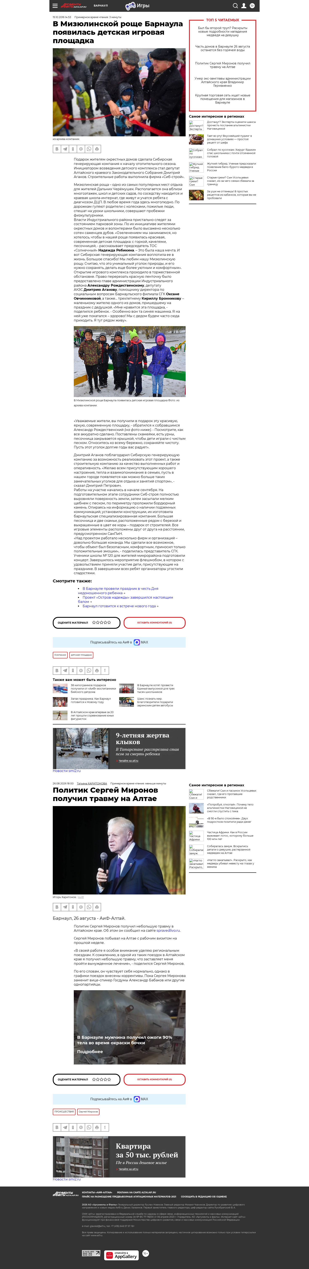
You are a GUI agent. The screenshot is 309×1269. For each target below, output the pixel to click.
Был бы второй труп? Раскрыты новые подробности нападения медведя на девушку (222, 31)
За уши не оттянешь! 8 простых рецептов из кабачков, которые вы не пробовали (231, 195)
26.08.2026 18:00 (63, 783)
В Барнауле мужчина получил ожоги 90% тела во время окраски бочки (124, 1040)
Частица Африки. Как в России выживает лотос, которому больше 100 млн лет (230, 836)
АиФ (81, 897)
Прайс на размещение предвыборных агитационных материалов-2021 (129, 1196)
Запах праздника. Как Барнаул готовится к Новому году (91, 700)
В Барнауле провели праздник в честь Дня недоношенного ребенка (118, 591)
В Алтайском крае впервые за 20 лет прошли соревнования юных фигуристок (92, 715)
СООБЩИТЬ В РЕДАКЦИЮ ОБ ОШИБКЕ (204, 1196)
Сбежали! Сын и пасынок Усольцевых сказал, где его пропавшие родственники (231, 794)
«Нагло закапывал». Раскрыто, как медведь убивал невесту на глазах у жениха (230, 863)
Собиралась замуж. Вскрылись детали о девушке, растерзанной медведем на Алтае (228, 849)
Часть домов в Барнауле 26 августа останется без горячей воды (222, 48)
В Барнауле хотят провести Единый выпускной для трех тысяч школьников (155, 689)
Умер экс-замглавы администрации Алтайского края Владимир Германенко (223, 82)
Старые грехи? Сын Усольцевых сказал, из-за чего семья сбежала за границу (230, 181)
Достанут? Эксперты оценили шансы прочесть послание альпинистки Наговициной (231, 125)
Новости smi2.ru (67, 771)
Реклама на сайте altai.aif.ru (136, 1192)
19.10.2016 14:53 (62, 17)
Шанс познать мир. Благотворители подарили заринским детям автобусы (155, 702)
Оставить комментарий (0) (154, 622)
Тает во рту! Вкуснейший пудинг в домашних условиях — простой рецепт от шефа (229, 139)
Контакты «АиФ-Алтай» (97, 1192)
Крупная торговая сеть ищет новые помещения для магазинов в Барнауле (222, 99)
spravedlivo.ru (168, 931)
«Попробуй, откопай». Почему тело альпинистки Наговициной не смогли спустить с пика (230, 808)
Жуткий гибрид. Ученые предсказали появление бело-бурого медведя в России (231, 167)
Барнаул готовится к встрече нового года (119, 606)
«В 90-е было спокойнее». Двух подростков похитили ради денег (229, 820)
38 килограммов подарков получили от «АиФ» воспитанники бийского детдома (93, 689)
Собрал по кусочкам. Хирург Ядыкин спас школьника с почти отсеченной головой (231, 153)
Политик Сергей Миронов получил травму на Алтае (222, 65)
